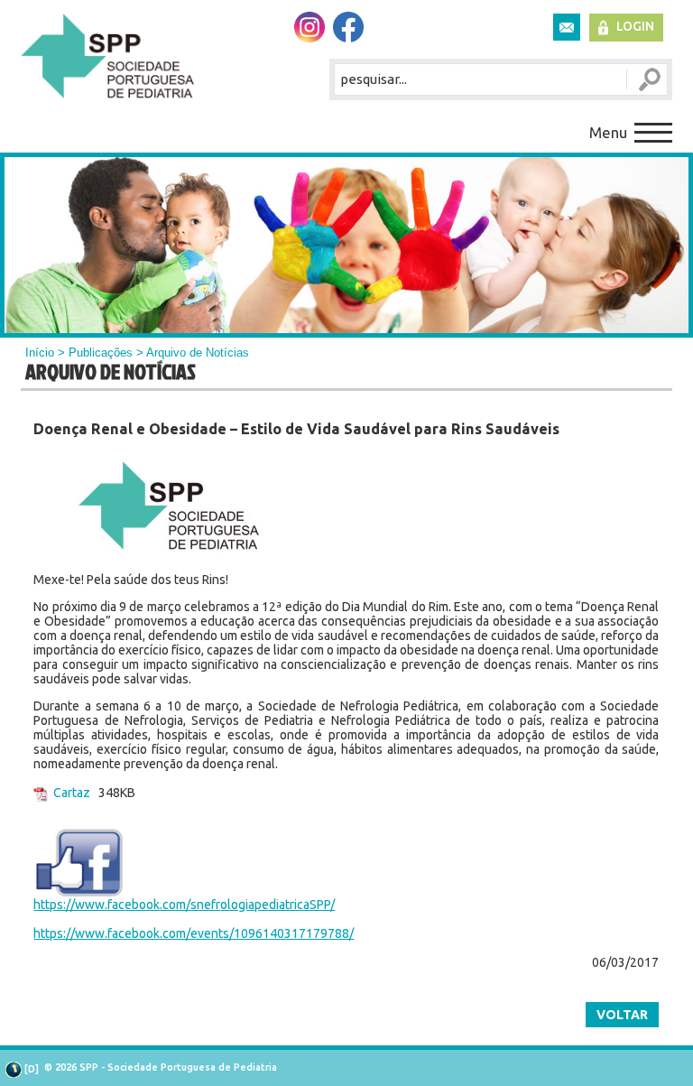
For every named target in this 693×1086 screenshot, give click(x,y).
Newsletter (566, 27)
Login (635, 26)
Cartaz (71, 792)
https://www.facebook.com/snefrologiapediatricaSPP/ (184, 904)
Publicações (101, 352)
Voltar (622, 1014)
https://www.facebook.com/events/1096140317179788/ (193, 933)
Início (39, 352)
